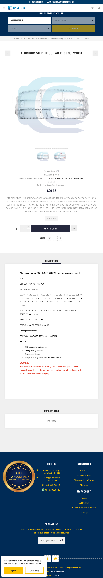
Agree (13, 570)
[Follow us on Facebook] (47, 558)
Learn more (34, 570)
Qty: (17, 228)
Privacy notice (84, 475)
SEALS (23, 342)
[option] (43, 156)
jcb (48, 421)
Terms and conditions (84, 480)
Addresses (84, 503)
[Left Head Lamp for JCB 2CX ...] (7, 53)
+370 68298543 (52, 490)
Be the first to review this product (51, 185)
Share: (42, 238)
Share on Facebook (55, 238)
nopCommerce (57, 571)
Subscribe (61, 540)
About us (84, 485)
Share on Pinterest (60, 238)
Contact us (84, 470)
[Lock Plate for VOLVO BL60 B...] (95, 53)
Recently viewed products (84, 507)
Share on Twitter (49, 238)
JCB (58, 171)
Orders (84, 498)
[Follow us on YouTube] (55, 558)
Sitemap (84, 512)
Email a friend (74, 228)
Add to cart (50, 228)
